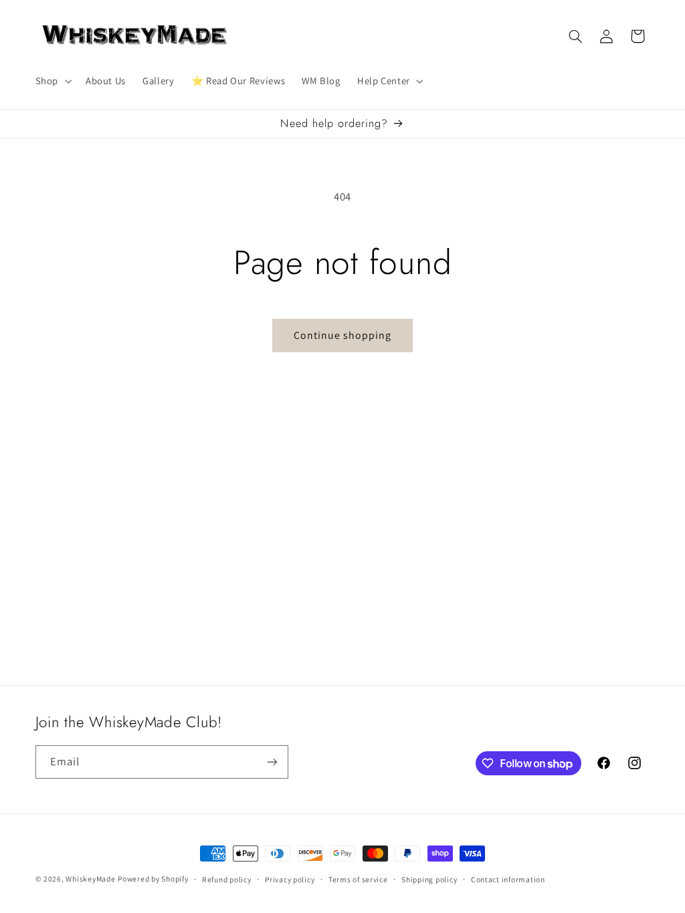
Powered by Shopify (153, 879)
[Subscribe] (271, 761)
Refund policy (227, 879)
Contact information (508, 879)
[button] (52, 81)
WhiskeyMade (90, 879)
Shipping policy (429, 879)
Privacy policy (289, 879)
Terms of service (358, 879)
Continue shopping (343, 335)
